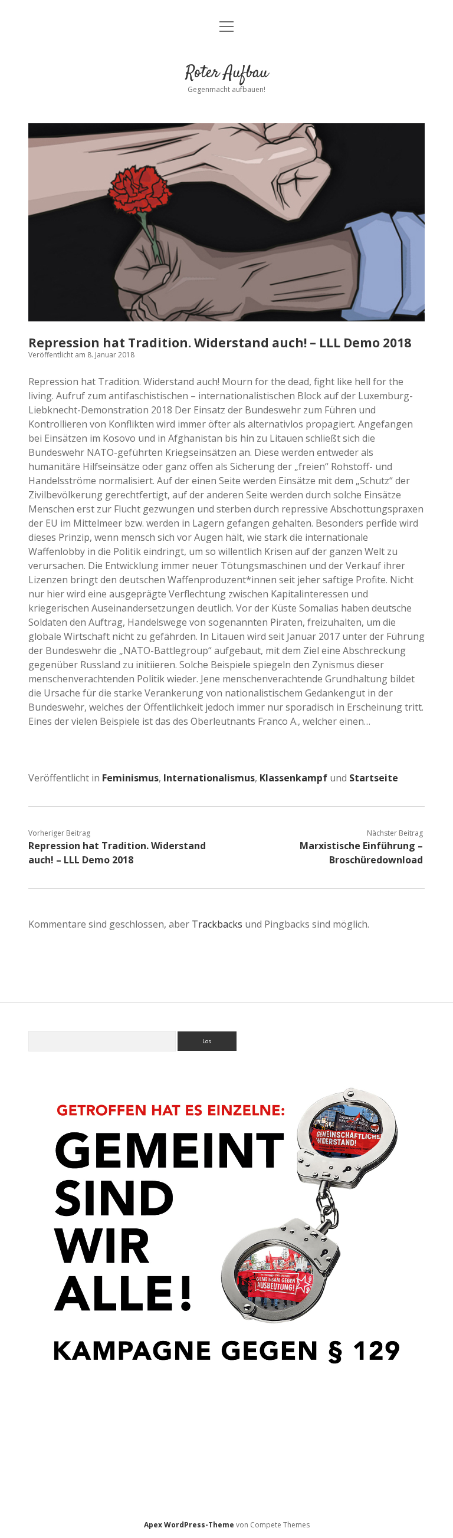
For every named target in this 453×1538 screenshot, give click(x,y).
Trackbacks (217, 924)
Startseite (373, 777)
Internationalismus (209, 777)
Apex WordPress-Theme (189, 1525)
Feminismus (130, 777)
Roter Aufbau (226, 73)
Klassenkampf (293, 777)
